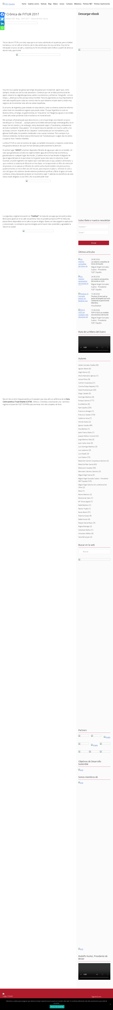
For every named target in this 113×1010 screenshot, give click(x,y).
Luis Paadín (82, 454)
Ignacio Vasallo (83, 425)
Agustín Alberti (83, 369)
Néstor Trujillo (83, 509)
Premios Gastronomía (102, 4)
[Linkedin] (2, 23)
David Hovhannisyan (85, 390)
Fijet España (82, 408)
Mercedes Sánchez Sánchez (88, 471)
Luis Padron (82, 457)
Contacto (69, 4)
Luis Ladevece (83, 450)
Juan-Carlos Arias (84, 443)
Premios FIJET (87, 4)
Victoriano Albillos (84, 533)
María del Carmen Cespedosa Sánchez (92, 461)
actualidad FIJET (9, 18)
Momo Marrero (83, 494)
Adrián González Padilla (86, 365)
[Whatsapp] (2, 28)
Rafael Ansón (83, 519)
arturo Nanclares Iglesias (87, 376)
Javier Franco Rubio (85, 432)
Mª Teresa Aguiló (84, 502)
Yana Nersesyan (84, 537)
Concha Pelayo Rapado (86, 386)
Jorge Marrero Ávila (85, 439)
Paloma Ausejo (83, 516)
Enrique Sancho (83, 401)
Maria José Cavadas (85, 468)
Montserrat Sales (84, 498)
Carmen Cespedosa (85, 383)
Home (24, 4)
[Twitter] (2, 19)
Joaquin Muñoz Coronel (86, 436)
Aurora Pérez (83, 379)
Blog (49, 4)
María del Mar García (85, 464)
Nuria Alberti (82, 512)
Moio (80, 491)
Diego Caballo (83, 393)
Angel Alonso (82, 372)
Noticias (44, 4)
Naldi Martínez (83, 505)
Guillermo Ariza (83, 418)
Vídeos (55, 4)
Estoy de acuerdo (57, 1007)
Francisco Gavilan (84, 415)
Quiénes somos (33, 4)
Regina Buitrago (83, 526)
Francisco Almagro (84, 411)
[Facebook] (2, 14)
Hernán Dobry (83, 422)
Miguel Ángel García (85, 475)
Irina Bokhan (82, 429)
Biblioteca (77, 4)
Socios (62, 4)
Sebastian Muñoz (84, 530)
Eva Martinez (82, 404)
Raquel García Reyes (85, 523)
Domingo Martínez (84, 397)
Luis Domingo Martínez (86, 447)
